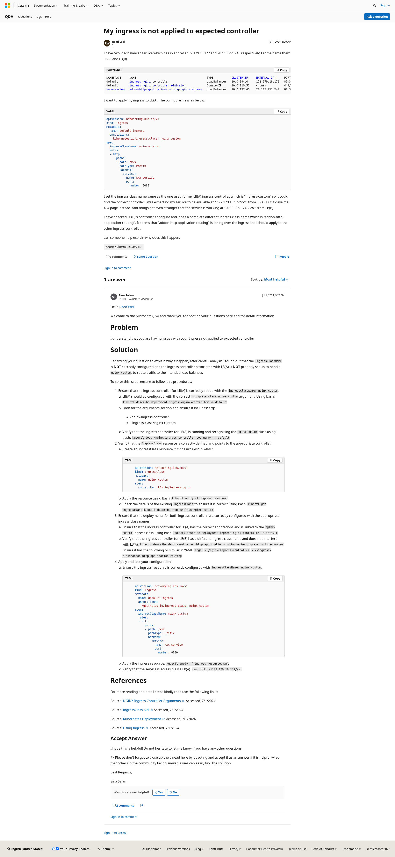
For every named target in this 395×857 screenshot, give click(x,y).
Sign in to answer (116, 833)
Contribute (216, 849)
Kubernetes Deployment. (142, 719)
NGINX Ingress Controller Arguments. (152, 701)
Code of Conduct (322, 849)
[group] (197, 83)
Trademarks (350, 849)
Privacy (233, 849)
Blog (198, 849)
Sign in (385, 5)
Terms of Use (298, 849)
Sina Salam (126, 295)
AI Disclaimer (151, 849)
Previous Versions (178, 849)
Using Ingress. (134, 728)
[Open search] (375, 5)
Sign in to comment (117, 268)
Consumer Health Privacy (263, 849)
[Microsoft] (7, 5)
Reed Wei (118, 42)
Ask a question (377, 17)
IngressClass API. (136, 710)
